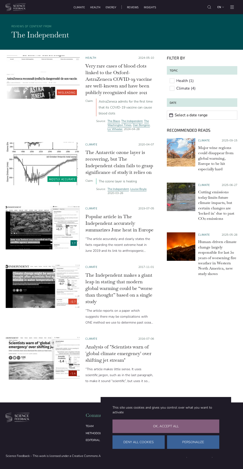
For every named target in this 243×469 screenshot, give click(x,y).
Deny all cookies (138, 442)
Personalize (193, 442)
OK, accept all (166, 426)
